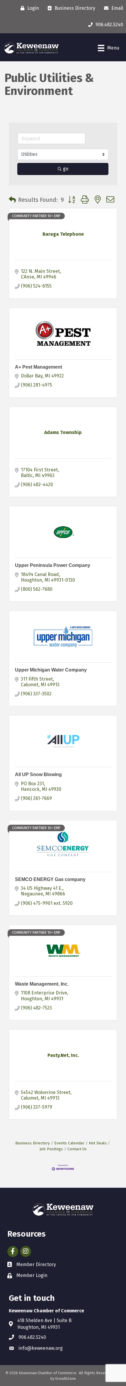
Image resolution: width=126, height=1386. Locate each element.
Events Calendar (69, 1143)
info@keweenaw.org (40, 1348)
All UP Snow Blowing (38, 774)
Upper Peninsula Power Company (52, 565)
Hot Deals (98, 1143)
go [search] (65, 168)
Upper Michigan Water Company (51, 669)
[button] (12, 199)
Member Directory (36, 1264)
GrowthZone (65, 1378)
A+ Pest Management (38, 366)
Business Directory (32, 1143)
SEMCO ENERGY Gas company (50, 879)
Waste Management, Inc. (42, 983)
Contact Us (77, 1148)
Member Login (31, 1275)
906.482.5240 (32, 1337)
